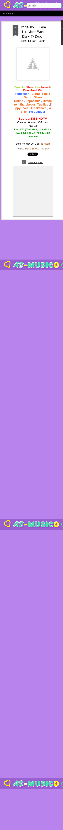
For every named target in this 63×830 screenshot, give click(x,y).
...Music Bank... (31, 148)
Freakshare (39, 108)
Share (25, 108)
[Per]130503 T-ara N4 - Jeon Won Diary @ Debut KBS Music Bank (33, 33)
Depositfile (33, 101)
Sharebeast (27, 104)
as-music (45, 143)
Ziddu (36, 94)
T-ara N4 (44, 148)
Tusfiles (42, 104)
